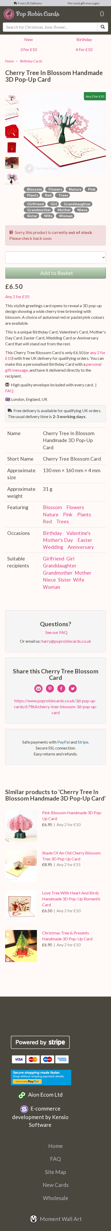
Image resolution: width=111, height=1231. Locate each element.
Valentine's (78, 533)
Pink (91, 189)
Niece (81, 210)
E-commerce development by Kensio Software (40, 1116)
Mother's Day (58, 540)
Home (9, 61)
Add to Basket (55, 273)
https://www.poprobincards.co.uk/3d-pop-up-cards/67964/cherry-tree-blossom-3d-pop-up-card (55, 706)
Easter (84, 540)
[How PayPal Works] (41, 1076)
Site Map (55, 1172)
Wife (47, 216)
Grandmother (38, 210)
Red (47, 195)
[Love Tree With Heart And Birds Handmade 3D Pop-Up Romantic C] (21, 906)
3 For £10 (28, 49)
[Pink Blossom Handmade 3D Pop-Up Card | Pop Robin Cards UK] (21, 826)
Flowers (54, 189)
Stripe (83, 741)
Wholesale (55, 1198)
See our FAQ (55, 632)
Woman (65, 216)
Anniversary (81, 547)
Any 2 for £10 (17, 296)
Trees (62, 195)
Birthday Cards (30, 61)
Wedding (53, 547)
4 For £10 (83, 49)
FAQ (55, 1158)
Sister (31, 216)
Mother (63, 210)
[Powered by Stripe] (40, 1042)
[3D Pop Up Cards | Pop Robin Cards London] (31, 13)
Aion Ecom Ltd (44, 1094)
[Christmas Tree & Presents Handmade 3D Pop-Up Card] (21, 946)
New (28, 39)
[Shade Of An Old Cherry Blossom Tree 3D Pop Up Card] (21, 866)
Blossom (34, 189)
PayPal (63, 741)
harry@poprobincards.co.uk (66, 641)
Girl (53, 204)
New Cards (56, 1184)
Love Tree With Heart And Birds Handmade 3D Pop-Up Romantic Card (71, 898)
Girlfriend (35, 204)
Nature (74, 189)
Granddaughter (76, 204)
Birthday (83, 39)
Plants (32, 195)
